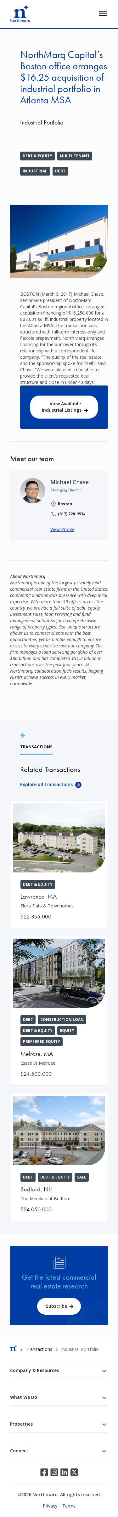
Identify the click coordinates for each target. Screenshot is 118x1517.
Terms (69, 1506)
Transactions (39, 1349)
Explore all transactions (46, 784)
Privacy (50, 1506)
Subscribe (56, 1306)
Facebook (44, 1472)
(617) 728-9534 (71, 514)
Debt (60, 171)
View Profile (62, 529)
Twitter (74, 1472)
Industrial (35, 171)
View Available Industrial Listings (61, 407)
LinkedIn (64, 1472)
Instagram (54, 1472)
